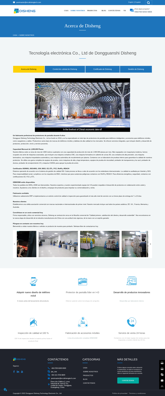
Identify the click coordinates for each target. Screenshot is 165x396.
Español (138, 2)
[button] (92, 10)
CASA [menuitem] (66, 10)
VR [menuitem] (124, 10)
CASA (15, 35)
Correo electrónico (135, 371)
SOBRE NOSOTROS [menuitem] (77, 10)
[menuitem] (92, 10)
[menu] (95, 10)
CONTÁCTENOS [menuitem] (114, 10)
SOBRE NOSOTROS (26, 35)
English (130, 2)
